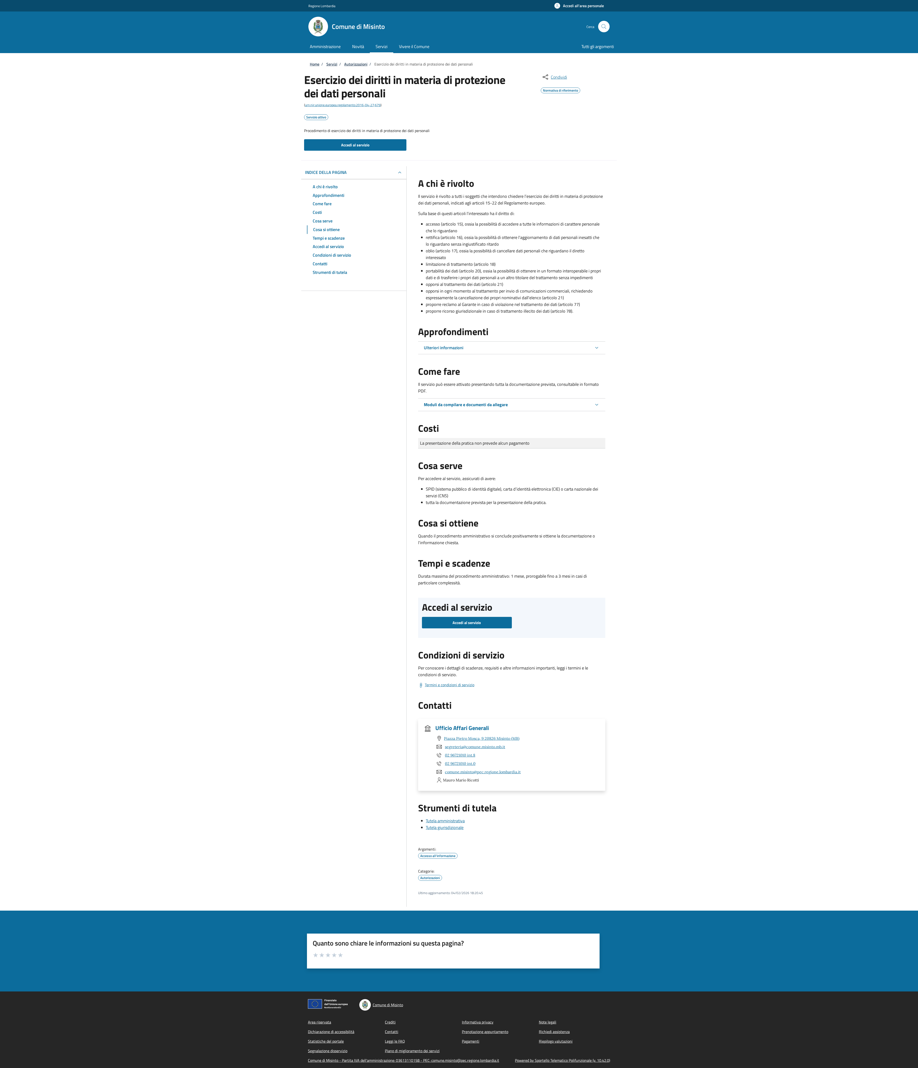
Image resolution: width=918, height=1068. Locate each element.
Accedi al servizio (355, 145)
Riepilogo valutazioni (556, 1041)
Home (314, 64)
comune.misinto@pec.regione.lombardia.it (483, 771)
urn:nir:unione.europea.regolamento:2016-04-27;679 (343, 104)
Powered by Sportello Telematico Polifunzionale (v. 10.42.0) (562, 1060)
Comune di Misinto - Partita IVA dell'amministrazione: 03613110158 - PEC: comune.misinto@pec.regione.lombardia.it (403, 1060)
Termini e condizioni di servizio (449, 685)
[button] (579, 5)
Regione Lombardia (321, 5)
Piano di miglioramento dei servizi (412, 1051)
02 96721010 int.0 (460, 763)
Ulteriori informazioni (443, 347)
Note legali (547, 1022)
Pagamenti (470, 1041)
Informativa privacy (477, 1022)
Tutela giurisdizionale (445, 827)
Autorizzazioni (355, 64)
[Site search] (604, 26)
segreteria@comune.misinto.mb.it (475, 746)
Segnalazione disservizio (327, 1051)
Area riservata (319, 1022)
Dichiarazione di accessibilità (331, 1032)
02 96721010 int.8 (460, 755)
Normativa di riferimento (560, 90)
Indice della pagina (326, 172)
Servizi (331, 64)
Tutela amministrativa (445, 821)
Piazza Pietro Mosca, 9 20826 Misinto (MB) (481, 738)
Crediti (390, 1022)
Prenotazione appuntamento (485, 1032)
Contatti (391, 1032)
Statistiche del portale (326, 1041)
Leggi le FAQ (395, 1041)
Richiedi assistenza (554, 1032)
